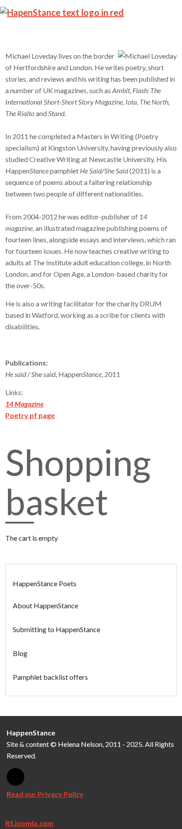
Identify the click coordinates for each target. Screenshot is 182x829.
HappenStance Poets (44, 583)
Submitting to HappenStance (56, 629)
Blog (20, 653)
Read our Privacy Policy (45, 794)
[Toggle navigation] (170, 12)
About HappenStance (45, 605)
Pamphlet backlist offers (50, 677)
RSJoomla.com (29, 823)
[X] (15, 777)
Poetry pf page (30, 415)
